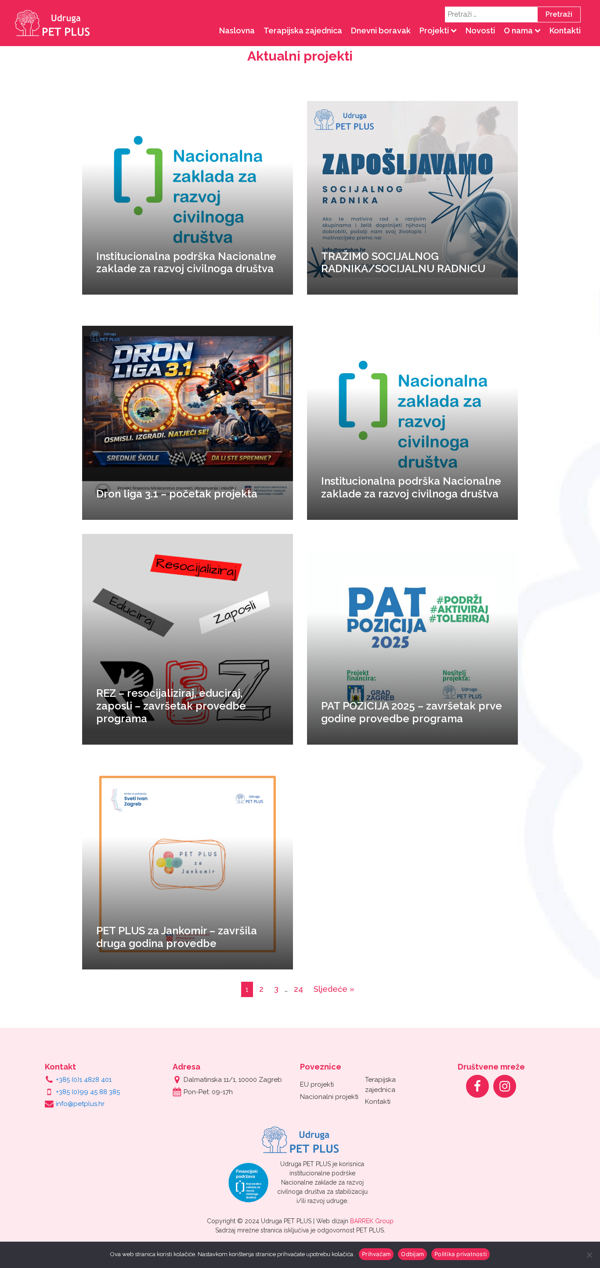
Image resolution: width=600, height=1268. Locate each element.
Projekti (434, 30)
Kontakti (565, 30)
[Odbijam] (589, 1254)
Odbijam (412, 1253)
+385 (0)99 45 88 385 (88, 1092)
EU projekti (317, 1084)
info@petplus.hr (80, 1104)
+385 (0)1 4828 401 (84, 1080)
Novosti (480, 30)
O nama (518, 30)
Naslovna (237, 30)
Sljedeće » (334, 989)
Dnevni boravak (381, 30)
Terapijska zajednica (303, 30)
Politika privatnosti (460, 1253)
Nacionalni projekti (329, 1097)
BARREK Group (372, 1221)
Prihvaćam (376, 1253)
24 (298, 989)
